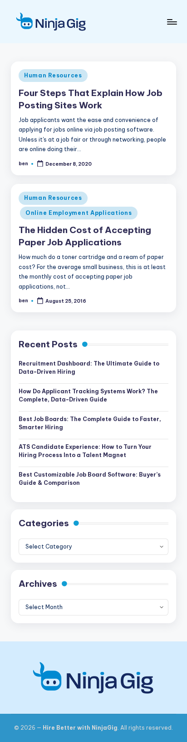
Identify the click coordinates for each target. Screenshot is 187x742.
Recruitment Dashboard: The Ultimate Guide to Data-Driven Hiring (89, 367)
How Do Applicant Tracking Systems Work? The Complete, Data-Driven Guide (88, 395)
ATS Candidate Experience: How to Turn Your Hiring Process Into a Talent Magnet (85, 450)
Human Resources (53, 75)
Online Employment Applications (78, 212)
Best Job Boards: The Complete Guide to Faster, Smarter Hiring (90, 423)
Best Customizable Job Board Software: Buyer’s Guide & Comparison (90, 478)
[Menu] (171, 21)
